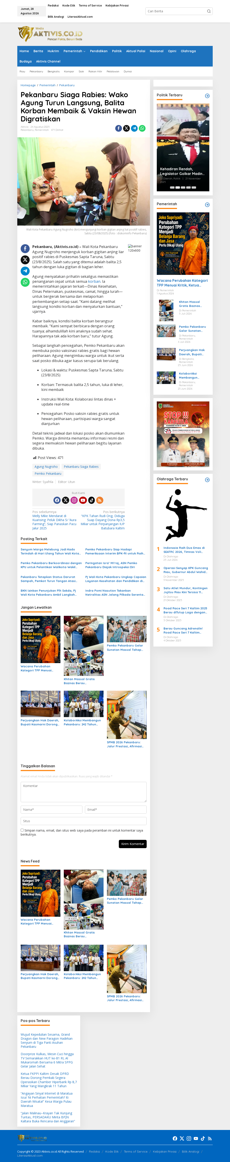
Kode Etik (112, 1151)
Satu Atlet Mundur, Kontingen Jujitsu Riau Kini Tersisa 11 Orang (186, 590)
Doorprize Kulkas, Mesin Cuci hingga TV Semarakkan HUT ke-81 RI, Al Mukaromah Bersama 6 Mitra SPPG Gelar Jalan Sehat (47, 1060)
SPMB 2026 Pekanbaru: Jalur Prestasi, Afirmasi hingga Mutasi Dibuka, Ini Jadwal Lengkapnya (125, 744)
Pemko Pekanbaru (48, 473)
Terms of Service (136, 1151)
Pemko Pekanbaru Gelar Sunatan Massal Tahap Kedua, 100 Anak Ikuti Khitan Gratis (125, 647)
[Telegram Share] (134, 128)
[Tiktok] (91, 500)
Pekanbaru (27, 130)
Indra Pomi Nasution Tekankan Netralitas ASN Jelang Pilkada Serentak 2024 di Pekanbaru (115, 593)
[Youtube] (83, 500)
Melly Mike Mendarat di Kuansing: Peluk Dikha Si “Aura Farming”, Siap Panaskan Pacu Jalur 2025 (54, 520)
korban (94, 281)
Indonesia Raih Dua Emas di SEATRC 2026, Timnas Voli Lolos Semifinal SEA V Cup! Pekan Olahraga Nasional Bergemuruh (184, 550)
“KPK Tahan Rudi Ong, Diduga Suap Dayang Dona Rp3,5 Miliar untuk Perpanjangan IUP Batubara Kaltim (103, 520)
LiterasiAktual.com (30, 1155)
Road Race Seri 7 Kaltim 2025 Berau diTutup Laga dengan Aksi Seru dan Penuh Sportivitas (185, 610)
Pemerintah (42, 130)
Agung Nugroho (46, 466)
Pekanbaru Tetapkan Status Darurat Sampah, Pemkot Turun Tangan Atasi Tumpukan (48, 579)
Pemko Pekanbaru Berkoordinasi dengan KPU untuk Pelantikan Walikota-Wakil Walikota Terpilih (51, 565)
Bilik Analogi (190, 1151)
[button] (209, 11)
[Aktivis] (51, 34)
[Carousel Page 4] (188, 187)
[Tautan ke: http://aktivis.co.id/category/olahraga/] (207, 480)
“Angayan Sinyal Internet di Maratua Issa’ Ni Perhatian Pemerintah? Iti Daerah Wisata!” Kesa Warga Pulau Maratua (47, 1099)
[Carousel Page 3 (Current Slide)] (183, 187)
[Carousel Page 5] (194, 187)
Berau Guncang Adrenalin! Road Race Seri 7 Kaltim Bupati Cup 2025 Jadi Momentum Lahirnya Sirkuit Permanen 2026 (184, 630)
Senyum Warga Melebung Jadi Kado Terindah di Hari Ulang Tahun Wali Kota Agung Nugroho (50, 551)
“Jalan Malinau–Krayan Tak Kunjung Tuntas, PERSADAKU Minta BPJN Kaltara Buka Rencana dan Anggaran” (48, 1117)
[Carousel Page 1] (172, 187)
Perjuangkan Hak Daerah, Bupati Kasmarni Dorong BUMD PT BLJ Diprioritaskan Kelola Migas (40, 722)
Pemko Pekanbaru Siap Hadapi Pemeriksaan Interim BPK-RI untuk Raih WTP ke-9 (114, 551)
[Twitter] (65, 500)
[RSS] (99, 500)
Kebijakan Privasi (165, 1151)
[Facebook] (57, 500)
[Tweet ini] (126, 128)
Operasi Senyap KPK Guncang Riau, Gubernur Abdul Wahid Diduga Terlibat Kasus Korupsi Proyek (186, 570)
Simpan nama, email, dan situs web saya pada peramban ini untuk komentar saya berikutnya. (82, 832)
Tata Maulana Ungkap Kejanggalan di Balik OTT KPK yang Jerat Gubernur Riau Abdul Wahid (182, 119)
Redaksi (94, 1151)
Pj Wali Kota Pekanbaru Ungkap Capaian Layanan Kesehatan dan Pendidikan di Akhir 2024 (115, 579)
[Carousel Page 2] (177, 187)
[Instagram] (74, 500)
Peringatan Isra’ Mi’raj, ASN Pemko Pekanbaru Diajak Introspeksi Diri (111, 565)
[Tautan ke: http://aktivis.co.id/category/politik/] (207, 96)
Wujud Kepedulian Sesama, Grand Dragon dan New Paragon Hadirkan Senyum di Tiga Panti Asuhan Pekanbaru (47, 1040)
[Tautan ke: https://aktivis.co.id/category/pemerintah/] (207, 204)
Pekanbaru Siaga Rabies (81, 466)
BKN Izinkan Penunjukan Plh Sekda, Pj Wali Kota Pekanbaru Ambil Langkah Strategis (48, 593)
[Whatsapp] (142, 128)
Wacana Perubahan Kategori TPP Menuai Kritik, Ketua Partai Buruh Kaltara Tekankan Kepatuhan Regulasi (39, 668)
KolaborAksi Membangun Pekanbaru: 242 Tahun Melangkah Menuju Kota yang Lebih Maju (82, 722)
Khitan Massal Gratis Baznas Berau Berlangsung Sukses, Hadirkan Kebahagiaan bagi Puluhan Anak (81, 681)
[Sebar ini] (118, 128)
